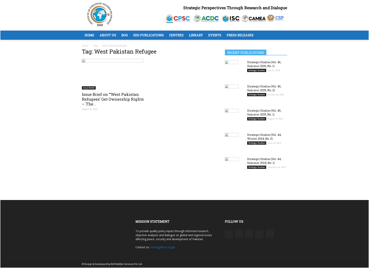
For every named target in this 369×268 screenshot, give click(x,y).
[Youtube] (269, 234)
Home (89, 35)
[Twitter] (259, 234)
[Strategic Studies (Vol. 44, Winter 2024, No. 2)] (231, 142)
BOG (124, 35)
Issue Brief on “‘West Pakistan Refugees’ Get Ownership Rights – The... (113, 99)
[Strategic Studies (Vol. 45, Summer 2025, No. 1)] (231, 118)
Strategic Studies (256, 70)
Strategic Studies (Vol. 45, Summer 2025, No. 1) (264, 112)
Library (196, 35)
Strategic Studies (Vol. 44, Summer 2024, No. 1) (264, 161)
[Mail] (249, 234)
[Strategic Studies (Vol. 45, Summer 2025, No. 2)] (231, 94)
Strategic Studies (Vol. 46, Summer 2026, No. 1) (264, 64)
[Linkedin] (239, 234)
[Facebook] (229, 234)
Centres (176, 35)
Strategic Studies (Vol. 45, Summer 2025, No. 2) (264, 88)
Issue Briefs (89, 87)
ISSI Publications (148, 35)
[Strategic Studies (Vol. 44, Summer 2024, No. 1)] (231, 166)
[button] (282, 35)
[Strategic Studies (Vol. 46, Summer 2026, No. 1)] (231, 69)
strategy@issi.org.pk (162, 247)
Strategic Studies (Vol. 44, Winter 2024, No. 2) (264, 136)
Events (214, 35)
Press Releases (240, 35)
